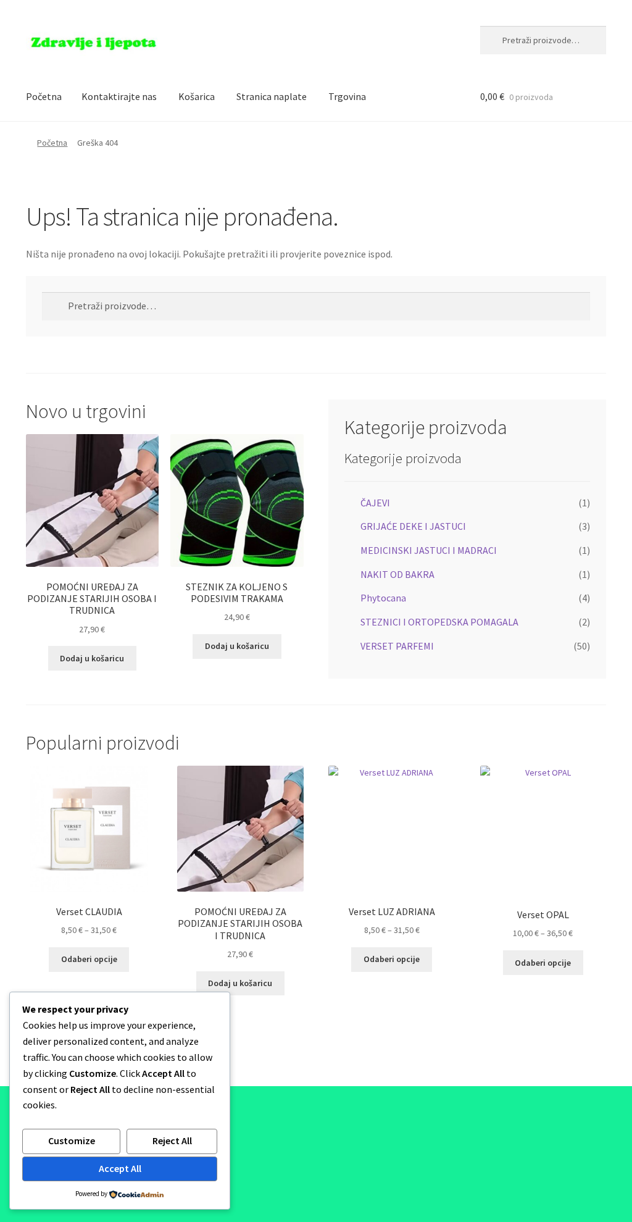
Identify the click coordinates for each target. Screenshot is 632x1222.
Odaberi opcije (89, 959)
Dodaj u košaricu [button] (92, 658)
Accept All (120, 1168)
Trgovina (347, 96)
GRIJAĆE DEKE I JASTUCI (413, 526)
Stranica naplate (271, 96)
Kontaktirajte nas (119, 96)
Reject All (172, 1140)
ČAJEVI (375, 502)
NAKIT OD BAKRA (397, 574)
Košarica (196, 96)
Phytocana (383, 598)
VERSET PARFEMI (397, 646)
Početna (44, 96)
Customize (71, 1140)
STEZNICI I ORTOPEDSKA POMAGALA (439, 622)
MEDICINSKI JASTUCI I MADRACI (428, 550)
